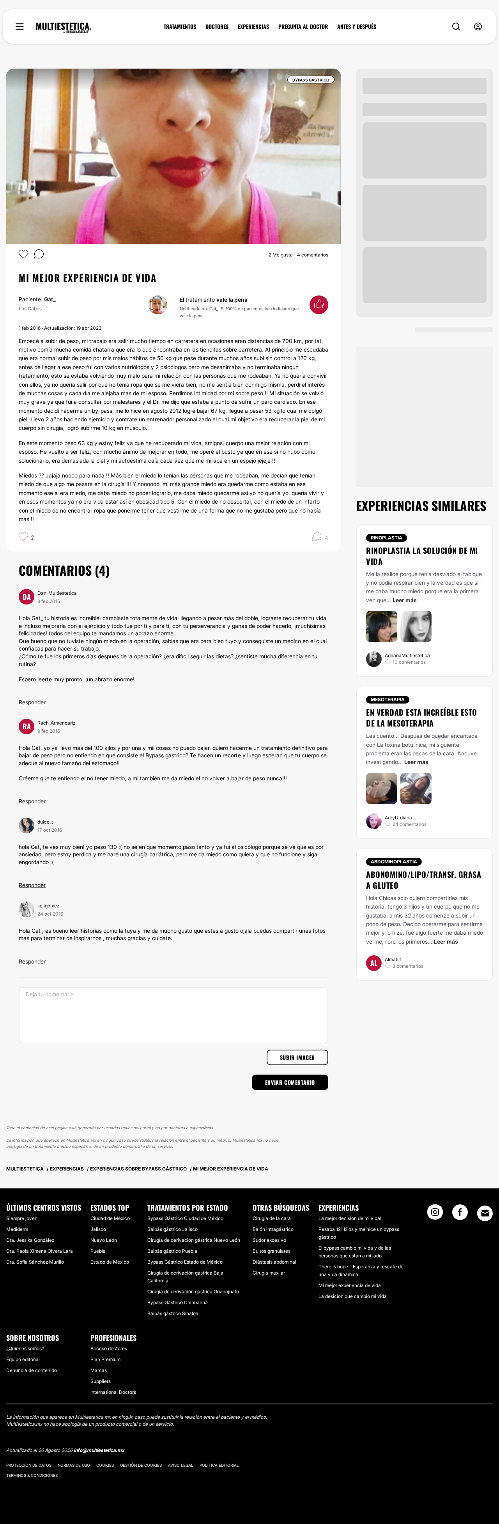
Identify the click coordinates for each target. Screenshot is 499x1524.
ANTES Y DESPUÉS (356, 26)
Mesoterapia (388, 699)
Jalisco (98, 1229)
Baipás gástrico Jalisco (172, 1229)
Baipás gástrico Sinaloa (172, 1313)
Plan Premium (105, 1359)
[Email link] (485, 1213)
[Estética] (63, 28)
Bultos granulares (271, 1251)
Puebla (98, 1251)
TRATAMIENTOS (180, 26)
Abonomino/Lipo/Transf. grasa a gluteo (423, 879)
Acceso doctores (108, 1348)
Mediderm (17, 1229)
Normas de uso (74, 1465)
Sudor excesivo (269, 1240)
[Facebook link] (460, 1214)
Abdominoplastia (394, 862)
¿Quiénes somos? (25, 1348)
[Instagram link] (435, 1214)
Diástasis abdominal (274, 1262)
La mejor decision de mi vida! (350, 1218)
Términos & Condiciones (32, 1475)
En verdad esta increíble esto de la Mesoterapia (421, 717)
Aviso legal (180, 1465)
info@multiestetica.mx (99, 1450)
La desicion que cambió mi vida (353, 1296)
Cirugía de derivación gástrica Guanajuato (193, 1291)
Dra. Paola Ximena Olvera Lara (39, 1251)
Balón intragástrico (273, 1229)
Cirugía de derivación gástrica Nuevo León (193, 1240)
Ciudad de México (110, 1218)
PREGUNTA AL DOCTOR (303, 26)
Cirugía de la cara (272, 1218)
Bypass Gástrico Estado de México (185, 1262)
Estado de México (109, 1262)
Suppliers (100, 1381)
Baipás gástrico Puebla (172, 1251)
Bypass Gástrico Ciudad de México (185, 1218)
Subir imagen (297, 1057)
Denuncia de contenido (31, 1370)
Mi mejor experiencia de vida (350, 1285)
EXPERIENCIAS (253, 26)
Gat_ (50, 299)
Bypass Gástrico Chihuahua (177, 1302)
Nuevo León (103, 1240)
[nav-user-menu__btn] (478, 26)
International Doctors (113, 1392)
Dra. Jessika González (30, 1240)
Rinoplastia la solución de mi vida (422, 556)
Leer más (405, 600)
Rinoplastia (386, 538)
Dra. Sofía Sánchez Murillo (35, 1262)
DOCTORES (216, 26)
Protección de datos (28, 1465)
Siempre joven (21, 1218)
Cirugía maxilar (269, 1273)
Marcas (98, 1370)
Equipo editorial (23, 1359)
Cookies (105, 1465)
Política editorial (219, 1465)
